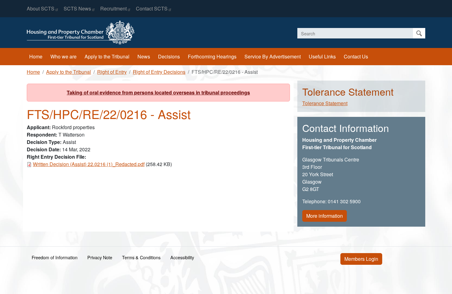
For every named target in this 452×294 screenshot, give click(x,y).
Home (35, 56)
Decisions (169, 56)
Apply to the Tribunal (107, 56)
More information (324, 215)
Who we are (63, 56)
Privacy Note (99, 257)
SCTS (77, 8)
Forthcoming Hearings (212, 56)
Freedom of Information (54, 257)
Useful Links (322, 56)
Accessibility (182, 257)
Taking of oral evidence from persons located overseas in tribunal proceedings (158, 92)
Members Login (361, 258)
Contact (152, 8)
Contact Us (356, 56)
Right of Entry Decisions (159, 71)
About (40, 8)
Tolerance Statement (324, 103)
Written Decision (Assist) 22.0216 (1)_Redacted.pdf (89, 164)
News (143, 56)
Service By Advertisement (272, 56)
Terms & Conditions (141, 257)
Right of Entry (112, 71)
